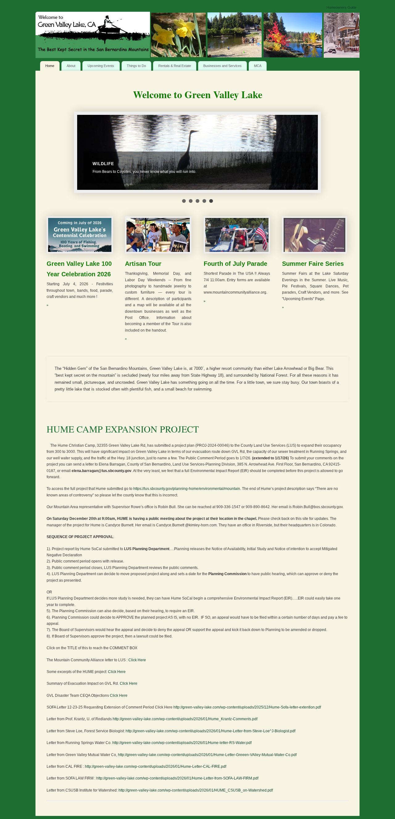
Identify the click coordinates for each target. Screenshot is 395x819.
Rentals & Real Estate (174, 66)
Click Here (137, 660)
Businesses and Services (222, 66)
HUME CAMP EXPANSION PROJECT (123, 429)
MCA (257, 66)
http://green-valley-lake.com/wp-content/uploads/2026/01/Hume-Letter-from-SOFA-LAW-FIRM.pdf (177, 778)
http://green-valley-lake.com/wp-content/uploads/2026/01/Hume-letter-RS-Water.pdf (182, 743)
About (71, 66)
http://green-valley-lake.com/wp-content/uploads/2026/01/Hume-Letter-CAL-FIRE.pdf (155, 766)
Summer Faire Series (313, 263)
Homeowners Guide (341, 7)
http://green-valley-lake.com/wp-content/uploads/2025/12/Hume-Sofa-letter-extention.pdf (247, 707)
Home (49, 66)
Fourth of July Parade (235, 263)
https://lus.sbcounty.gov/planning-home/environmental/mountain (186, 489)
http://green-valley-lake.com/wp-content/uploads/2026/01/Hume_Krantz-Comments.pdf (185, 719)
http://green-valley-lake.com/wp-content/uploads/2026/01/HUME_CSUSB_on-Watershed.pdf (195, 790)
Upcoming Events (101, 66)
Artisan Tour (143, 263)
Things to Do (136, 66)
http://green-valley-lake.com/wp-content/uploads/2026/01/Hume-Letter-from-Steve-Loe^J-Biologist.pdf (210, 731)
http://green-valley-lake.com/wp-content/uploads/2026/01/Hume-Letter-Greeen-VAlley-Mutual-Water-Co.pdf (207, 755)
